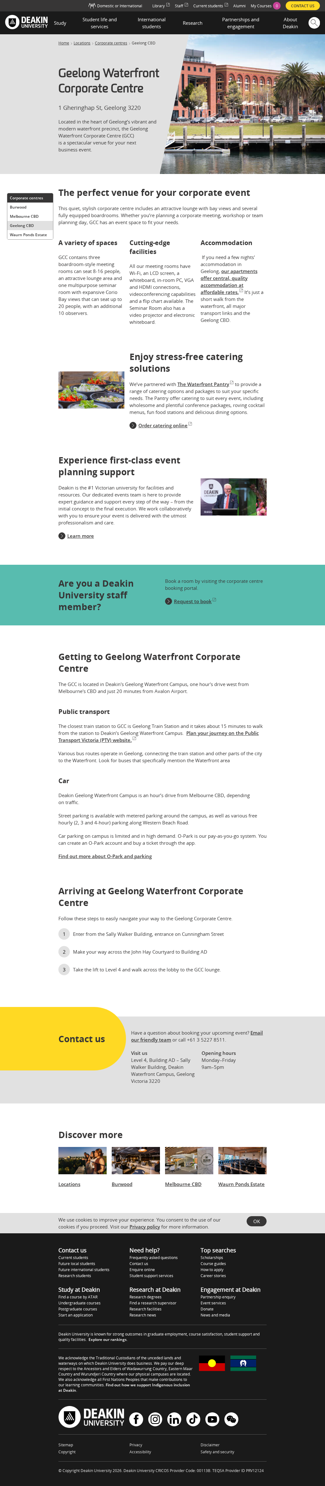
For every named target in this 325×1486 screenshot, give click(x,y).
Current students (73, 1257)
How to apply (212, 1269)
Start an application (75, 1315)
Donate (207, 1309)
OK (256, 1221)
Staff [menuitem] (179, 6)
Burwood (18, 207)
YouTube (212, 1420)
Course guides (213, 1263)
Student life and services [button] (100, 23)
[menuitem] (266, 6)
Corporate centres (111, 43)
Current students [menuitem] (208, 6)
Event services (213, 1303)
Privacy (135, 1445)
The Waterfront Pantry (203, 384)
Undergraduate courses (79, 1303)
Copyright (67, 1452)
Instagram (155, 1420)
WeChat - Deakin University (231, 1420)
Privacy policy (144, 1226)
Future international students (83, 1269)
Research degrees (145, 1297)
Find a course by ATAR (77, 1297)
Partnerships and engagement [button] (240, 23)
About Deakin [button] (290, 23)
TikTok (193, 1420)
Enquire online (142, 1269)
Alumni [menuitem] (239, 6)
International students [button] (152, 23)
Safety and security (217, 1452)
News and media (215, 1315)
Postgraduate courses (77, 1309)
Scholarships (212, 1257)
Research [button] (192, 23)
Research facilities (145, 1309)
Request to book (193, 601)
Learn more (80, 536)
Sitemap (65, 1445)
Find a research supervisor (152, 1303)
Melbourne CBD (24, 216)
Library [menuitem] (158, 6)
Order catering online (163, 425)
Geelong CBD (22, 225)
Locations (82, 43)
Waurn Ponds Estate (28, 234)
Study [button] (60, 23)
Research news (142, 1315)
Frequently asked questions (153, 1257)
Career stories (213, 1275)
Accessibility (140, 1452)
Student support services (151, 1275)
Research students (74, 1275)
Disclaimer (210, 1445)
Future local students (76, 1263)
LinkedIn (174, 1420)
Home (63, 43)
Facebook (136, 1420)
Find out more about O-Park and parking (105, 856)
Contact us (138, 1263)
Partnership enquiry (218, 1297)
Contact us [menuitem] (303, 6)
